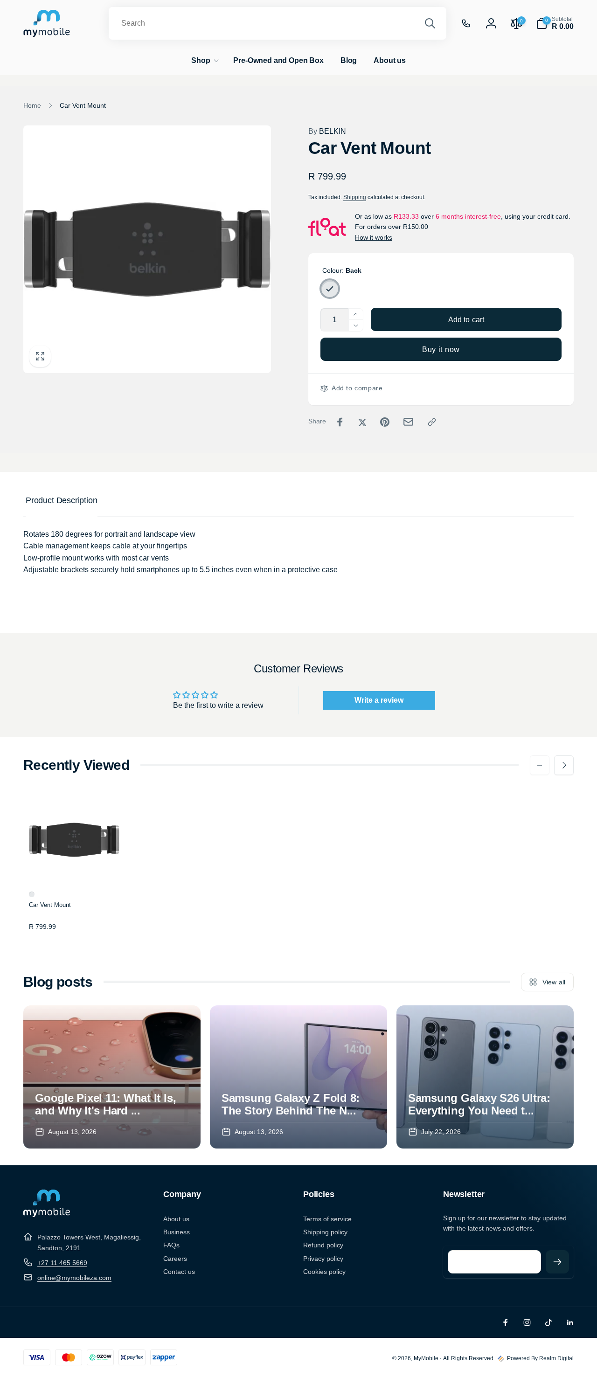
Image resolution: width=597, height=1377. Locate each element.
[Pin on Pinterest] (384, 422)
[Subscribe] (557, 1261)
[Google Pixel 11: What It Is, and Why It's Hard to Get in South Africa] (112, 1077)
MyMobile (426, 1358)
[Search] (430, 23)
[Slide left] (539, 765)
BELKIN (327, 131)
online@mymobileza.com (74, 1277)
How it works (373, 237)
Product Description (61, 500)
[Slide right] (564, 765)
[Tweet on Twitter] (362, 422)
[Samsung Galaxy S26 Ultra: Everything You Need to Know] (485, 1077)
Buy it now (441, 349)
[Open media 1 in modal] (147, 249)
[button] (555, 23)
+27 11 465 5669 (62, 1262)
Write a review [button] (378, 700)
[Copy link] (432, 422)
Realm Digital (556, 1358)
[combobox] (277, 23)
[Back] (329, 288)
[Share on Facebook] (340, 422)
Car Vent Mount (50, 904)
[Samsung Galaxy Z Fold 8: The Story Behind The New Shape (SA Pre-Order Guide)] (298, 1077)
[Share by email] (408, 422)
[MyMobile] (46, 1214)
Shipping (354, 197)
